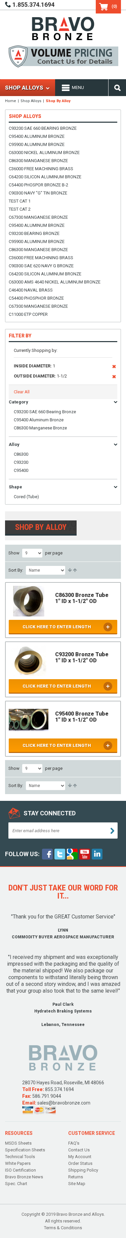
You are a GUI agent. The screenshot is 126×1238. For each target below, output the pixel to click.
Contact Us (79, 1149)
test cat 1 (20, 201)
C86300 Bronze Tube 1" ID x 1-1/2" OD (82, 598)
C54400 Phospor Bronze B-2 (38, 184)
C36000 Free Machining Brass (41, 168)
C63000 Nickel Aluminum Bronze (44, 152)
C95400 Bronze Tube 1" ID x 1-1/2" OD (82, 717)
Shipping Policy (83, 1170)
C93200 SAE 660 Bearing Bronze (43, 128)
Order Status (80, 1163)
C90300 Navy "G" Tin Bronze (38, 192)
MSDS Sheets (18, 1143)
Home (10, 101)
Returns (75, 1176)
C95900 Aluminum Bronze (37, 144)
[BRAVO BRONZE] (63, 28)
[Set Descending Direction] (74, 570)
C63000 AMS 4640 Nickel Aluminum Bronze (54, 281)
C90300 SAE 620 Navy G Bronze (41, 265)
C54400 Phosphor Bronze (36, 298)
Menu (78, 87)
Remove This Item (114, 367)
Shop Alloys (30, 101)
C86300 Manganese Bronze (38, 160)
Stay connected (50, 813)
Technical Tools (20, 1156)
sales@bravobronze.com (63, 1103)
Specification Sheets (25, 1149)
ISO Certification (20, 1170)
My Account (79, 1156)
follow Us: (22, 853)
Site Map (76, 1183)
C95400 (21, 470)
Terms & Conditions (63, 1227)
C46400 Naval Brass (31, 290)
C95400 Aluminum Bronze (37, 136)
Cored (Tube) (26, 496)
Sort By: (15, 570)
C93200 (21, 462)
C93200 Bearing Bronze (34, 233)
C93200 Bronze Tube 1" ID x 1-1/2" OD (82, 657)
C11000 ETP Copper (28, 314)
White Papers (18, 1163)
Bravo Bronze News (24, 1176)
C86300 (21, 454)
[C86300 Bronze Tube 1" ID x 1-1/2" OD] (28, 601)
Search (117, 87)
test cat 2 (20, 209)
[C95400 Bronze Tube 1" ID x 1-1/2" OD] (28, 719)
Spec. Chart (16, 1183)
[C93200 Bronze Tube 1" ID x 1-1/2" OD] (28, 660)
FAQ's (73, 1143)
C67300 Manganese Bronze (38, 217)
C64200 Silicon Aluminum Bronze (45, 176)
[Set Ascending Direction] (69, 570)
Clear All (22, 391)
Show (13, 552)
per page (53, 552)
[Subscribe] (112, 831)
